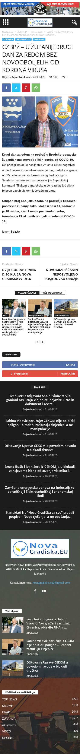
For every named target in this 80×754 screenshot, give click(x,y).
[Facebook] (6, 87)
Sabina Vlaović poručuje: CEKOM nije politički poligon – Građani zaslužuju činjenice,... (50, 645)
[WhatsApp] (36, 87)
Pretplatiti (68, 373)
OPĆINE (7, 737)
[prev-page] (37, 342)
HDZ (5, 315)
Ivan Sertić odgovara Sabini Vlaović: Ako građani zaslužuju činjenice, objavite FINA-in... (48, 623)
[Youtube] (44, 591)
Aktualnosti (37, 31)
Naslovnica (7, 31)
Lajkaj (70, 364)
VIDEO (6, 731)
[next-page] (43, 342)
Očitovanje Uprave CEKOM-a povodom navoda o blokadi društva (65, 323)
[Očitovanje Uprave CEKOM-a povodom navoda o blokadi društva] (66, 308)
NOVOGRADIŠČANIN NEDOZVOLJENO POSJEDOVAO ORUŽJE (61, 274)
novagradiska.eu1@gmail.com (51, 582)
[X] (16, 87)
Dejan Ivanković (21, 77)
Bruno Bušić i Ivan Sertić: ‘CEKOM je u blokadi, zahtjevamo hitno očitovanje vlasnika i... (40, 468)
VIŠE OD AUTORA (52, 292)
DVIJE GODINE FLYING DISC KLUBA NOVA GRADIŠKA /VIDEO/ (19, 274)
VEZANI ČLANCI (27, 292)
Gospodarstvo (36, 315)
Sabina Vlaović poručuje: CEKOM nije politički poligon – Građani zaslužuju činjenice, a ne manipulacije (39, 326)
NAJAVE (7, 705)
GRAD (6, 712)
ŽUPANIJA (22, 31)
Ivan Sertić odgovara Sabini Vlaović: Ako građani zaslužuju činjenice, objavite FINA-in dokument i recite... (40, 400)
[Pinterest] (26, 87)
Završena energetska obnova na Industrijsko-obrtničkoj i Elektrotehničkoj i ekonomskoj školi (40, 491)
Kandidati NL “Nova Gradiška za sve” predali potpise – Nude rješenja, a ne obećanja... (40, 514)
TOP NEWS (39, 39)
